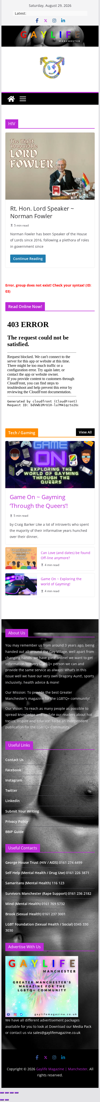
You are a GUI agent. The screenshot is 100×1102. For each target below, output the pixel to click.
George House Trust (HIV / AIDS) (32, 862)
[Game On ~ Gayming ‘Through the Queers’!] (50, 464)
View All (85, 432)
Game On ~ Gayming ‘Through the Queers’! (39, 501)
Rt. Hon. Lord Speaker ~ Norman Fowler (42, 212)
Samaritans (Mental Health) (28, 883)
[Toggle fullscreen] (7, 1092)
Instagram (13, 780)
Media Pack (82, 1026)
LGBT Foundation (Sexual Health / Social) (39, 924)
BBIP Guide (14, 831)
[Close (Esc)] (16, 1092)
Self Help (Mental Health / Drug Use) (35, 872)
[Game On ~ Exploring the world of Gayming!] (21, 585)
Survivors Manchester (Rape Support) (36, 893)
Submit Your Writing (22, 811)
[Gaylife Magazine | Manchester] (50, 29)
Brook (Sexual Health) (23, 914)
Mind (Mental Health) (23, 903)
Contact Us (14, 759)
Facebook (13, 770)
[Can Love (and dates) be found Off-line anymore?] (21, 559)
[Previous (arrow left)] (2, 1100)
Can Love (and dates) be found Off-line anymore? (65, 555)
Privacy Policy (16, 821)
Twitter (11, 790)
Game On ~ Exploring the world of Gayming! (61, 581)
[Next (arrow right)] (7, 1100)
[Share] (12, 1092)
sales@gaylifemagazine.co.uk (56, 1032)
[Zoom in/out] (2, 1092)
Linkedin (12, 800)
